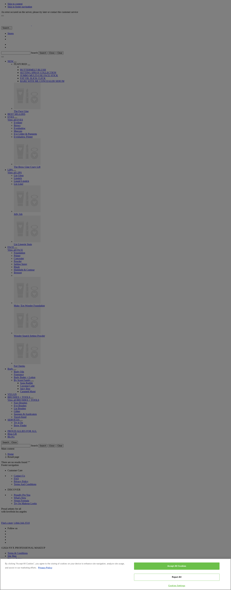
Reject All (176, 577)
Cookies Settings (176, 585)
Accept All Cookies (176, 566)
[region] (115, 574)
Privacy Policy (45, 568)
